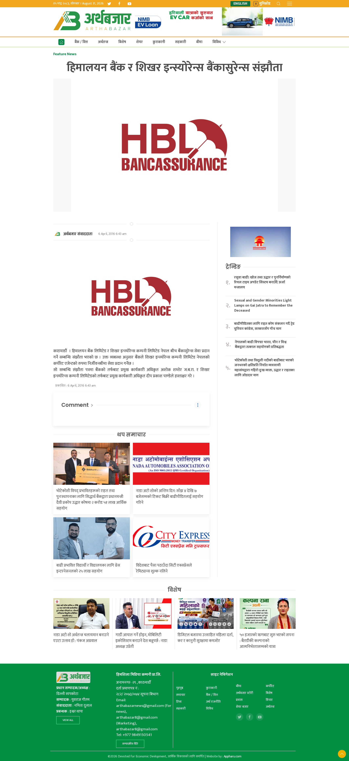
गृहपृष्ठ (179, 688)
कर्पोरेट (270, 686)
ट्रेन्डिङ (233, 266)
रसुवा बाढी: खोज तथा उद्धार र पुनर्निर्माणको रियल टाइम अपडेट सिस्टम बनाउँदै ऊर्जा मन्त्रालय (262, 282)
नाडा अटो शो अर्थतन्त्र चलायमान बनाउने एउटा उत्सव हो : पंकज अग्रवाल (81, 637)
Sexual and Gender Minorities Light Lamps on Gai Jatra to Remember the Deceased (263, 305)
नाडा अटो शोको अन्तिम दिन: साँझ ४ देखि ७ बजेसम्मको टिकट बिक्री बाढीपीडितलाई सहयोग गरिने (169, 496)
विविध (216, 42)
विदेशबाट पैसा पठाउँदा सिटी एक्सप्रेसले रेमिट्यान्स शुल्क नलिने (164, 568)
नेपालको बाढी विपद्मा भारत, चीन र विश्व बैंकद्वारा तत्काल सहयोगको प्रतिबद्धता (260, 345)
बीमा (199, 42)
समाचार (180, 695)
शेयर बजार (242, 706)
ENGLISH (240, 3)
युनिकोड (264, 3)
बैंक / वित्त (81, 42)
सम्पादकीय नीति (130, 743)
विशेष (174, 589)
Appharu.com (232, 756)
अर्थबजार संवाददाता (77, 234)
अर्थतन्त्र (103, 42)
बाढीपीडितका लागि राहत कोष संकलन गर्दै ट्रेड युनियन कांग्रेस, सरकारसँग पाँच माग (264, 326)
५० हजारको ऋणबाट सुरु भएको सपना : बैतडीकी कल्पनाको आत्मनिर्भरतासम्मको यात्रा (267, 640)
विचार (269, 700)
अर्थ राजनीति (213, 701)
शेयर (139, 42)
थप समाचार (131, 434)
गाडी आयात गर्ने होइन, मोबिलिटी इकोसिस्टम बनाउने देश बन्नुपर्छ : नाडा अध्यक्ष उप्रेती (141, 640)
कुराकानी (159, 42)
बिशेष (122, 42)
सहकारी (180, 42)
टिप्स (179, 701)
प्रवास (239, 700)
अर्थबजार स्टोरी (244, 693)
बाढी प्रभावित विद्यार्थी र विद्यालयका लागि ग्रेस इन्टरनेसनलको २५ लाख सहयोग (88, 568)
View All (68, 720)
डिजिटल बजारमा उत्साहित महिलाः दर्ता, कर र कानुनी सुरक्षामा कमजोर (205, 637)
